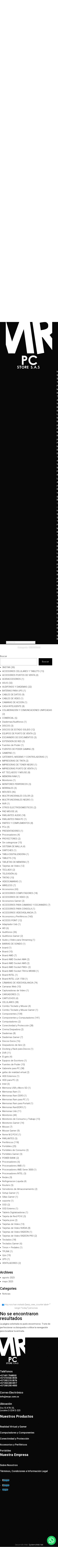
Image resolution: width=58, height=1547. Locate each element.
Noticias (6, 1293)
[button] (51, 1540)
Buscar (3, 656)
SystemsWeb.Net (36, 1545)
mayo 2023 (7, 1281)
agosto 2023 (8, 1277)
